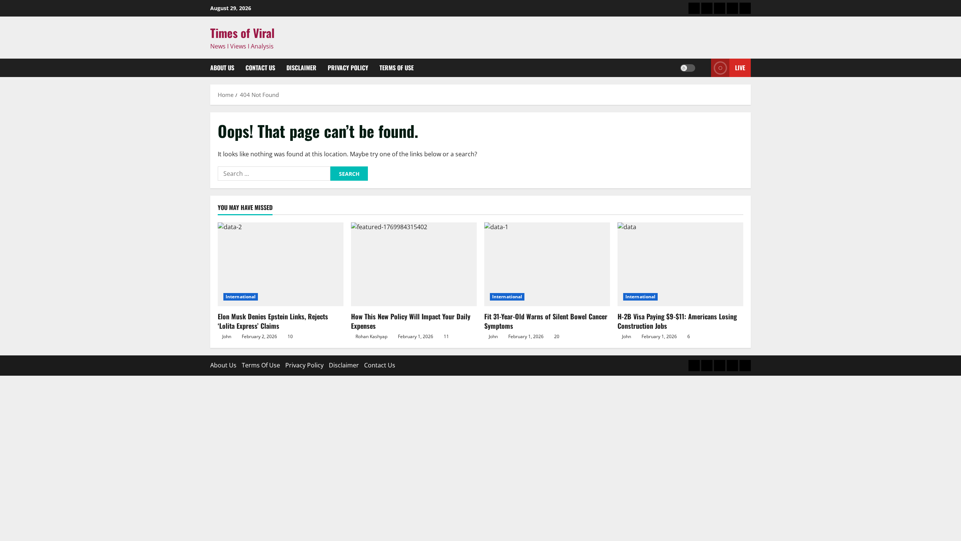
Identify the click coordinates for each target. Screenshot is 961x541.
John (226, 336)
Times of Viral (242, 32)
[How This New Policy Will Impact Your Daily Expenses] (414, 264)
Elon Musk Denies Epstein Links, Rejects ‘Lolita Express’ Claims (273, 321)
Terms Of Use (397, 67)
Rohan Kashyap (371, 336)
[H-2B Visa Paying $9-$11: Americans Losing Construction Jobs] (680, 264)
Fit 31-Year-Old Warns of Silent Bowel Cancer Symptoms (545, 321)
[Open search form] (703, 68)
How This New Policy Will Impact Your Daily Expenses (410, 321)
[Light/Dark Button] (687, 68)
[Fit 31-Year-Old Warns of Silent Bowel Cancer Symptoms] (547, 264)
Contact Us (260, 67)
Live (740, 67)
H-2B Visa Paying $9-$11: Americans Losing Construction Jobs (677, 321)
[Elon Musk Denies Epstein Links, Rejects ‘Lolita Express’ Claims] (280, 264)
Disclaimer (301, 67)
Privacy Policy (348, 67)
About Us (222, 67)
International (241, 296)
